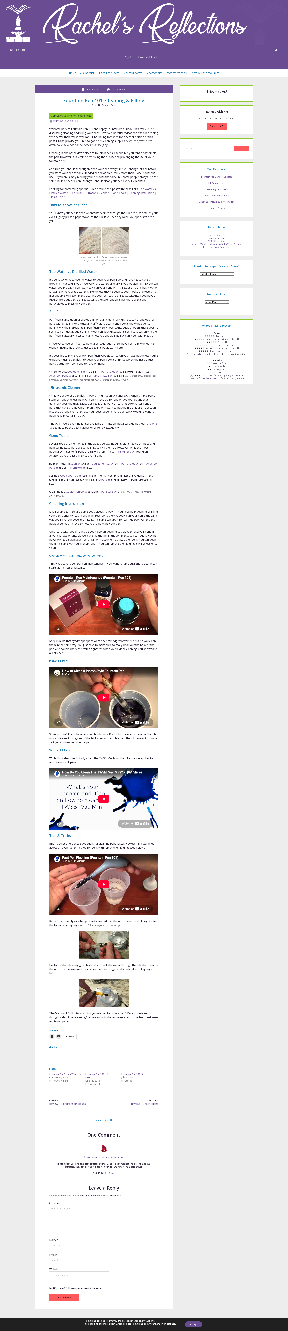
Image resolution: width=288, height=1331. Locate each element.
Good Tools (119, 193)
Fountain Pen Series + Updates (216, 176)
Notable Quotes (217, 208)
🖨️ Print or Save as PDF (64, 121)
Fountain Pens (109, 105)
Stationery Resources (205, 73)
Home (72, 73)
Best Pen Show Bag (217, 234)
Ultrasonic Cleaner (97, 193)
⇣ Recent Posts (133, 73)
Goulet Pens (75, 371)
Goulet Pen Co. (101, 463)
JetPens (103, 479)
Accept (193, 1324)
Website (54, 1269)
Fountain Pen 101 (103, 1119)
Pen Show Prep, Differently (216, 246)
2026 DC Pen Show (217, 240)
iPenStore (76, 467)
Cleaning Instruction (141, 193)
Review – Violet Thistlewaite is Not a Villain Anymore (217, 243)
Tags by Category (177, 73)
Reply (111, 1173)
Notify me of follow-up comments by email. (76, 1288)
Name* (53, 1240)
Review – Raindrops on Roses (67, 1104)
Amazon (72, 463)
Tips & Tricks (57, 197)
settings (171, 1323)
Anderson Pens (58, 375)
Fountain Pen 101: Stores (134, 1074)
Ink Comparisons (217, 183)
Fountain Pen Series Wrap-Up (65, 1074)
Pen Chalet (108, 371)
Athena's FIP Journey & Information (217, 201)
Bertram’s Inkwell (98, 375)
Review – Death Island (144, 1104)
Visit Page (144, 23)
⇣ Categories (154, 73)
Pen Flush (76, 193)
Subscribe (215, 126)
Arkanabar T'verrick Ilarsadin (102, 1157)
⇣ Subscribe (87, 73)
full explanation (204, 354)
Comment (55, 1203)
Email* (53, 1255)
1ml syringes (123, 451)
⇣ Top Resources (109, 73)
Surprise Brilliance (217, 237)
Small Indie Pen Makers (217, 195)
